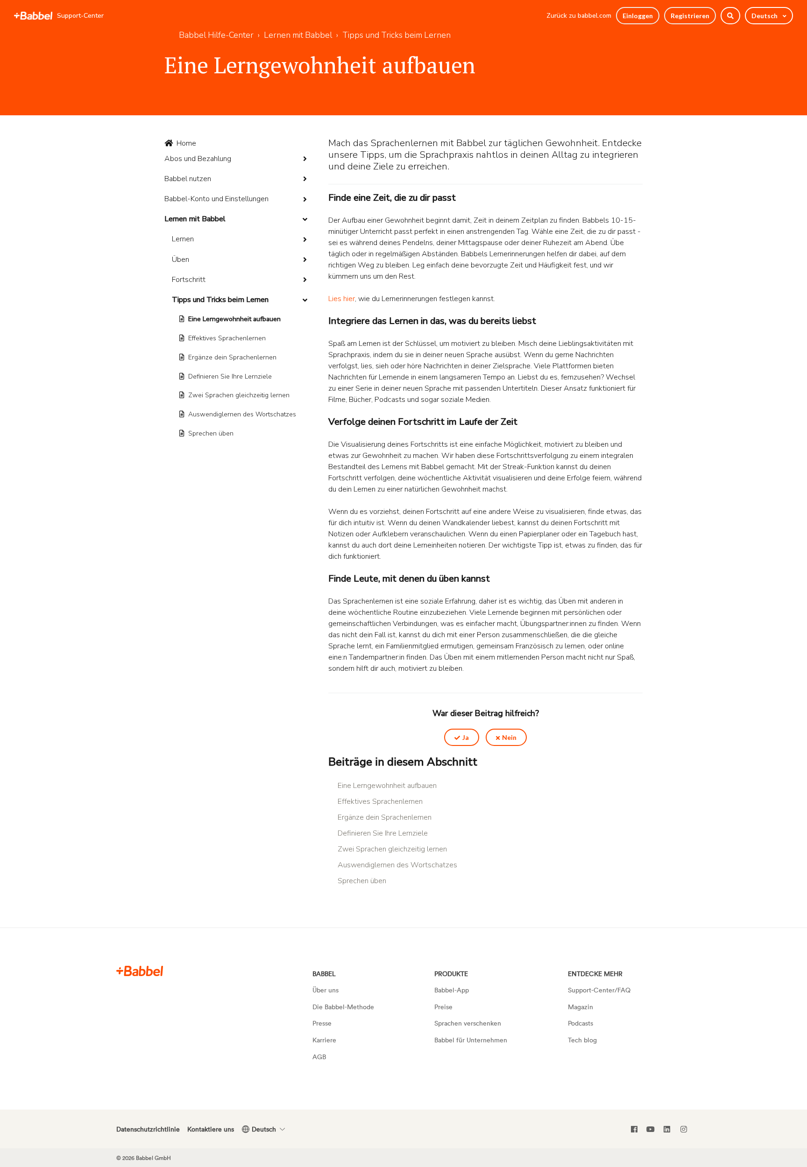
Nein (509, 737)
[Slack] (139, 970)
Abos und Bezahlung (197, 159)
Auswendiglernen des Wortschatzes (242, 414)
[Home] (33, 16)
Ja (465, 737)
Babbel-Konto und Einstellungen (216, 199)
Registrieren (690, 16)
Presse (322, 1023)
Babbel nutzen (187, 179)
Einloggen (638, 16)
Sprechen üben (211, 433)
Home (186, 143)
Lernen (183, 239)
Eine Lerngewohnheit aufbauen (234, 319)
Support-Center (80, 15)
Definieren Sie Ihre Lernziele (230, 376)
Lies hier (341, 299)
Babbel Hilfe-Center (216, 35)
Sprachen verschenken (467, 1023)
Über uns (325, 989)
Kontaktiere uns (210, 1129)
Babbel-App (451, 989)
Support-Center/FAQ (599, 989)
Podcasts (580, 1023)
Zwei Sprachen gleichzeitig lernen (239, 395)
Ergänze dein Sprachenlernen (232, 357)
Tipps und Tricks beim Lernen (396, 35)
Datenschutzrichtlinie (148, 1129)
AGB (319, 1056)
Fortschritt (188, 279)
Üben (180, 259)
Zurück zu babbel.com (578, 15)
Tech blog (582, 1039)
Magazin (580, 1006)
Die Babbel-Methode (343, 1006)
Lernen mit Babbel (298, 35)
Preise (443, 1006)
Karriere (324, 1039)
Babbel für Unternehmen (470, 1039)
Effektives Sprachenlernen (227, 338)
